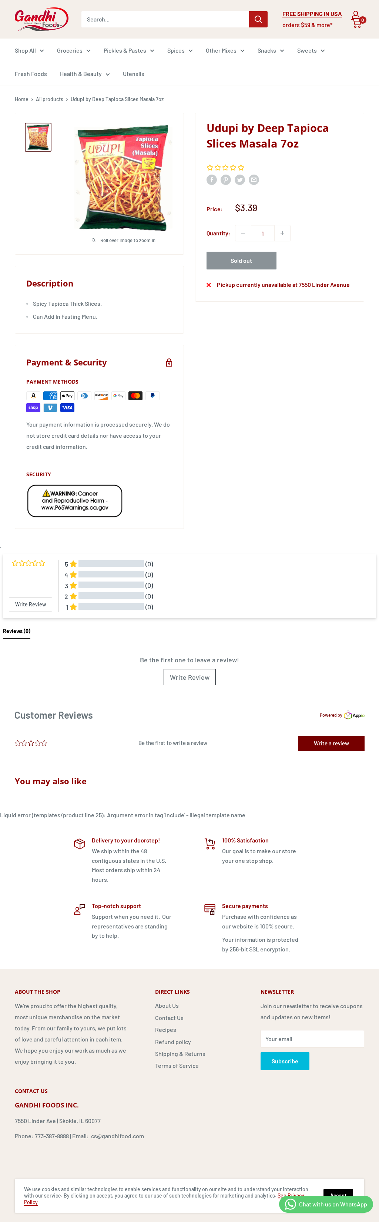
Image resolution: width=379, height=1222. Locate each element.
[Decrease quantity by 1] (243, 233)
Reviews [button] (16, 631)
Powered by (331, 715)
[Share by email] (254, 179)
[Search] (258, 19)
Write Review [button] (30, 604)
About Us (167, 1005)
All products (49, 99)
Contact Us (169, 1017)
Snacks (267, 50)
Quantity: (219, 232)
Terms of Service (177, 1065)
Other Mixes (221, 50)
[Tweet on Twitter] (240, 179)
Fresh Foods (31, 73)
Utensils (133, 73)
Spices (176, 50)
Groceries (70, 50)
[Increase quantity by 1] (282, 233)
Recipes (165, 1029)
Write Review (189, 677)
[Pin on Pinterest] (226, 179)
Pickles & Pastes (125, 50)
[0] (356, 23)
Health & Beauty (81, 73)
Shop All (25, 50)
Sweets (307, 50)
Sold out (241, 260)
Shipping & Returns (180, 1053)
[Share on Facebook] (212, 179)
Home (21, 99)
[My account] (355, 15)
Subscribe (285, 1060)
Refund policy (173, 1041)
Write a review (331, 743)
